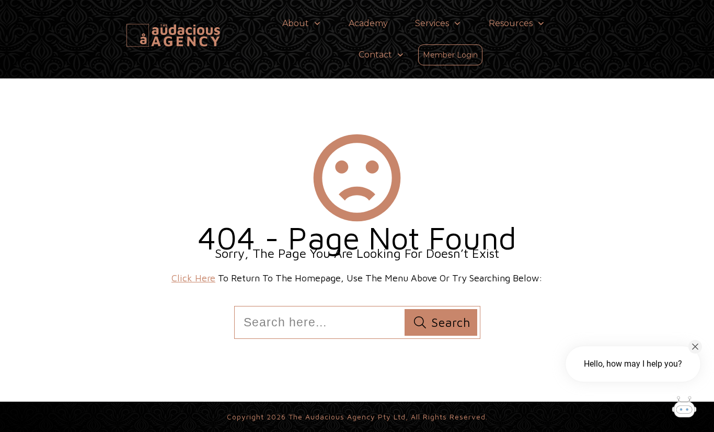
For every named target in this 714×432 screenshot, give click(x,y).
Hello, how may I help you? (633, 364)
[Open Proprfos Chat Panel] (684, 408)
